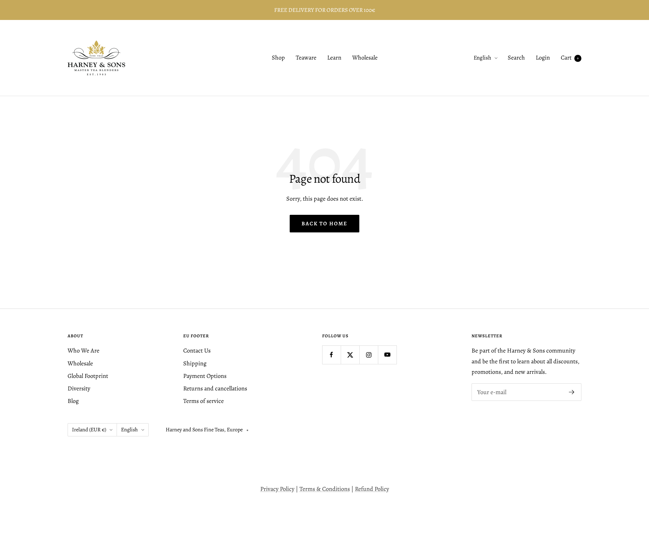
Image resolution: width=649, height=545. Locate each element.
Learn (334, 58)
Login (543, 58)
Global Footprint (88, 376)
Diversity (79, 388)
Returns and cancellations (215, 388)
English (482, 58)
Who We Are (83, 350)
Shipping (195, 363)
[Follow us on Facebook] (331, 354)
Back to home (324, 223)
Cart (570, 58)
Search (516, 58)
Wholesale (365, 58)
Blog (73, 401)
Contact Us (197, 350)
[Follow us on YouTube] (387, 354)
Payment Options (204, 376)
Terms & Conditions (324, 489)
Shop (278, 58)
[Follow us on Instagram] (368, 354)
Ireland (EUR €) (89, 429)
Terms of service (203, 401)
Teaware (306, 58)
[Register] (572, 392)
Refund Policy (372, 489)
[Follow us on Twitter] (350, 354)
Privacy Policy (277, 489)
